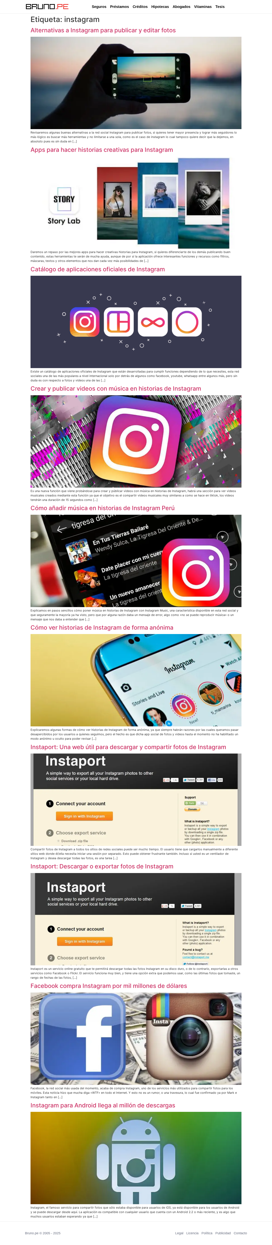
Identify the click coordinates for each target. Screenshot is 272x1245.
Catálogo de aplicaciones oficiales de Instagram (98, 269)
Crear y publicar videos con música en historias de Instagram (116, 388)
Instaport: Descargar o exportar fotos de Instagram (102, 866)
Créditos (140, 6)
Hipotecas (160, 6)
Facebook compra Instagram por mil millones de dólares (109, 985)
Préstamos (119, 6)
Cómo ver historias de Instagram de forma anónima (102, 627)
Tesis (220, 6)
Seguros (99, 6)
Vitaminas (203, 6)
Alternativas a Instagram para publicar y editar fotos (103, 30)
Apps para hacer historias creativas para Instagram (102, 149)
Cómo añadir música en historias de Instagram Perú (103, 508)
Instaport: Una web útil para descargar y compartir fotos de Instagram (128, 747)
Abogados (181, 6)
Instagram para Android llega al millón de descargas (103, 1105)
